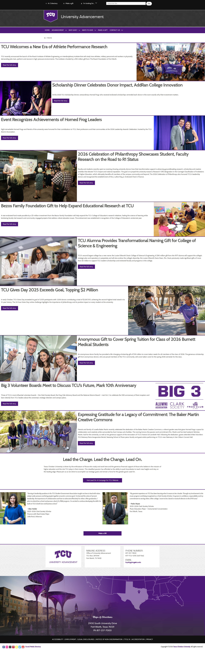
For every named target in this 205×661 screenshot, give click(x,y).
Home (47, 30)
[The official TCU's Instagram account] (10, 647)
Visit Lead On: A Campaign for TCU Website (102, 480)
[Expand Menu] (96, 3)
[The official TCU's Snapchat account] (16, 647)
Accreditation (138, 639)
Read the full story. (9, 65)
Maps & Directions (102, 617)
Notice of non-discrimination (109, 639)
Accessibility (57, 639)
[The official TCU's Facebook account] (3, 647)
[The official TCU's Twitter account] (19, 647)
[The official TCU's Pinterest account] (13, 647)
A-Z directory (52, 3)
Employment (70, 639)
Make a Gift (102, 533)
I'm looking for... (88, 3)
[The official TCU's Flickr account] (7, 647)
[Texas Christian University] (51, 16)
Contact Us (115, 30)
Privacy (149, 639)
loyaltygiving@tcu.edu (133, 562)
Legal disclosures (86, 639)
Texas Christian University (181, 647)
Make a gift (69, 3)
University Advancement (82, 17)
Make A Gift (103, 30)
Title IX (127, 639)
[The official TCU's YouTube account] (23, 647)
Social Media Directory (33, 647)
